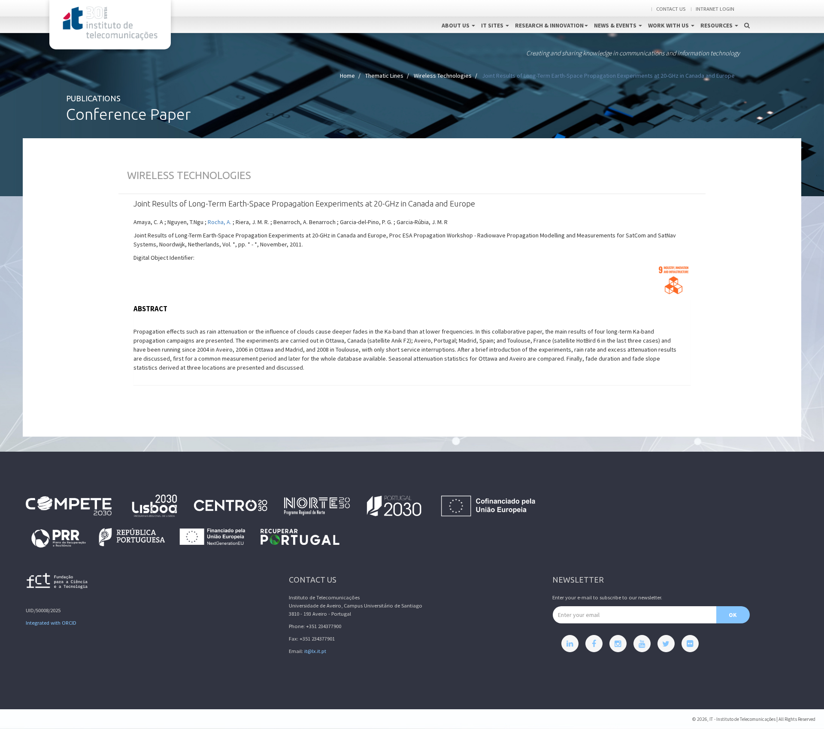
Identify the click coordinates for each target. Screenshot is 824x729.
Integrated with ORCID (51, 623)
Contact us (670, 9)
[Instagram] (618, 643)
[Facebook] (594, 643)
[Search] (747, 16)
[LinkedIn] (570, 643)
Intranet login (715, 9)
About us (456, 25)
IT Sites (493, 25)
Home (347, 75)
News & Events (616, 25)
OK (733, 615)
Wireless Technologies (443, 75)
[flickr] (690, 643)
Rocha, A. (219, 222)
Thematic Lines (384, 75)
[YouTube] (642, 643)
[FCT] (57, 582)
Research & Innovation (549, 25)
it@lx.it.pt (315, 651)
